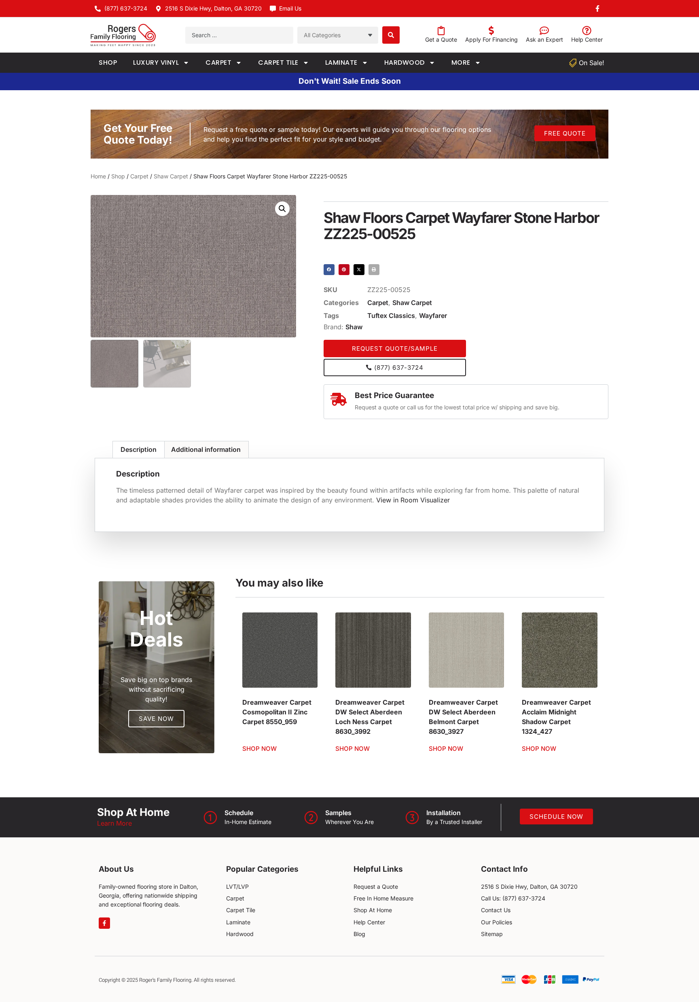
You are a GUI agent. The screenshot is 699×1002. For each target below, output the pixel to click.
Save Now (156, 718)
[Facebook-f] (104, 923)
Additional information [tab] (206, 449)
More (460, 62)
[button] (282, 208)
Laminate (341, 62)
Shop (108, 62)
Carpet (218, 62)
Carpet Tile (278, 62)
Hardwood (404, 62)
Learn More (114, 823)
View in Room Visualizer (413, 500)
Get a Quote (441, 39)
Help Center (587, 39)
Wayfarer (433, 315)
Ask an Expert (544, 39)
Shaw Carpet (171, 176)
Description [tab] (139, 449)
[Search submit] (391, 35)
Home (98, 176)
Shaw (353, 327)
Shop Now (259, 749)
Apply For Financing (491, 39)
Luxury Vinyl (156, 62)
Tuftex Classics (391, 315)
